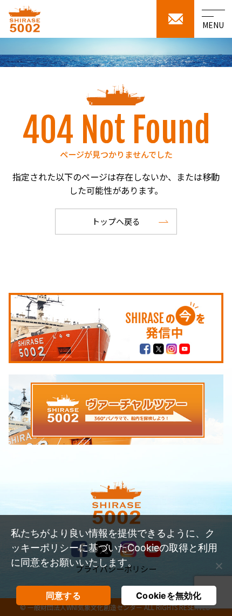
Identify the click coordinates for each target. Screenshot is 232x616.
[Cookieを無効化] (218, 565)
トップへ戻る (116, 221)
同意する (63, 595)
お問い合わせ (175, 19)
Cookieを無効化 (169, 595)
